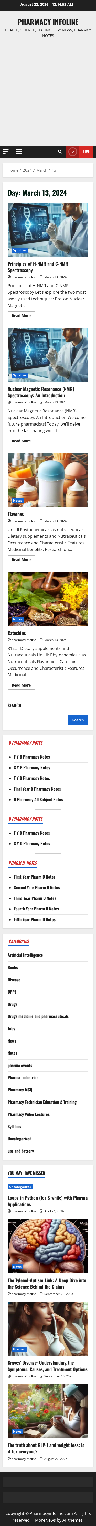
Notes (17, 500)
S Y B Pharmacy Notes (32, 767)
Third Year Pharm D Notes (35, 898)
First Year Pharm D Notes (35, 877)
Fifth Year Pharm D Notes (35, 919)
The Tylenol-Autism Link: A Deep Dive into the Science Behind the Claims (47, 1283)
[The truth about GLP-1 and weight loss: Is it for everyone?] (48, 1411)
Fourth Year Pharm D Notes (36, 909)
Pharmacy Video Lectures (29, 1114)
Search (14, 705)
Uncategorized (19, 1138)
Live (86, 151)
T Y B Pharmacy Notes (32, 778)
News (12, 1041)
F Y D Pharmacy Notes (32, 833)
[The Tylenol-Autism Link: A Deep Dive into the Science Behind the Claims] (48, 1246)
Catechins (48, 599)
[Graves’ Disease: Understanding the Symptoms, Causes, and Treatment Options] (48, 1329)
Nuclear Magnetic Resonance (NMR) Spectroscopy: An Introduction (48, 355)
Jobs (11, 1028)
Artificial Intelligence (25, 955)
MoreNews (45, 1520)
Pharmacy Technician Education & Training (42, 1102)
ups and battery (21, 1151)
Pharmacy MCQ (20, 1090)
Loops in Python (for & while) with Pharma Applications (48, 1200)
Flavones (48, 480)
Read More (23, 316)
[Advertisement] (48, 92)
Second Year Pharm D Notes (37, 887)
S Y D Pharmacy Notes (32, 843)
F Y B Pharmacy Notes (32, 757)
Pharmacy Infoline (48, 21)
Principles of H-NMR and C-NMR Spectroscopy (48, 230)
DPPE (12, 992)
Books (13, 967)
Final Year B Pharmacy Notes (37, 789)
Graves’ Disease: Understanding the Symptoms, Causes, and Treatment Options (48, 1365)
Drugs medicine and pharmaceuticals (38, 1016)
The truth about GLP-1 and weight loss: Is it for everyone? (46, 1448)
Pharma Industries (23, 1077)
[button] (6, 151)
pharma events (20, 1065)
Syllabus (19, 250)
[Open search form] (60, 152)
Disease (14, 980)
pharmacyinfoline (24, 277)
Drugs (12, 1004)
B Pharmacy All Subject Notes (38, 799)
